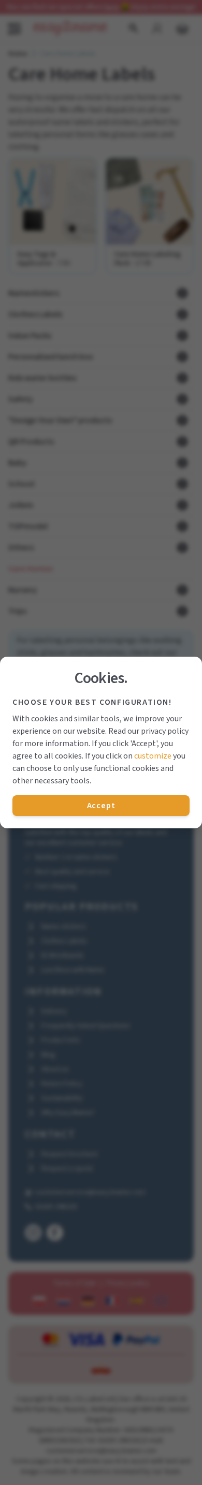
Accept (101, 805)
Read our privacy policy (148, 731)
